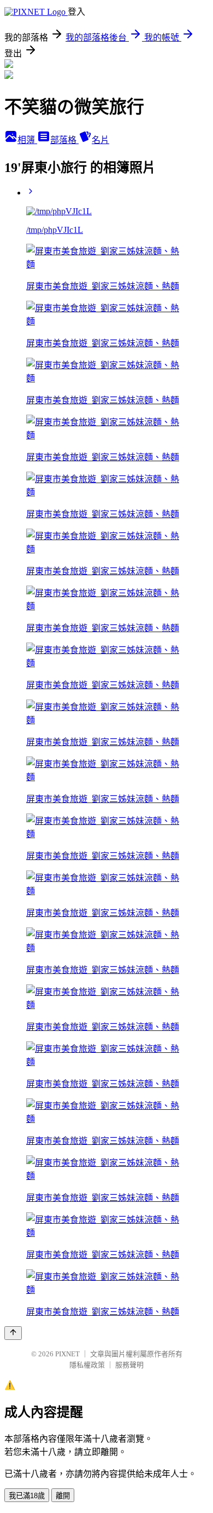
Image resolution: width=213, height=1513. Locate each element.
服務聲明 (129, 1365)
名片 (100, 140)
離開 (63, 1496)
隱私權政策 (87, 1365)
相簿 (27, 140)
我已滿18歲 (27, 1496)
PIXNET (67, 1354)
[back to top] (13, 1333)
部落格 (64, 140)
